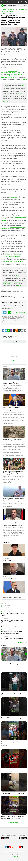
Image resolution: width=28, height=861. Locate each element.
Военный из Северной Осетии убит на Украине (12, 614)
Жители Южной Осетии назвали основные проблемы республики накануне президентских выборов (12, 441)
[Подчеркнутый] (10, 341)
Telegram (17, 275)
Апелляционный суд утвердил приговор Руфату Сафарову (11, 382)
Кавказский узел (12, 71)
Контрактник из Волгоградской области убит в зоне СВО (12, 621)
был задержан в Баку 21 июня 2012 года (11, 72)
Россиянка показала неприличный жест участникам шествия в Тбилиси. (12, 817)
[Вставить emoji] (16, 341)
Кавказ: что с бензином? (9, 9)
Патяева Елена (7, 560)
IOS (23, 268)
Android (20, 268)
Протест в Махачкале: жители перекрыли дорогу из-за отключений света (13, 719)
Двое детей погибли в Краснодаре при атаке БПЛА (12, 639)
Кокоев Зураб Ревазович (10, 578)
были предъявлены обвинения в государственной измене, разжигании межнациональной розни (12, 76)
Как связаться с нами (11, 835)
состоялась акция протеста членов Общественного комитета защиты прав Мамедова (13, 219)
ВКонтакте (17, 282)
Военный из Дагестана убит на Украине (12, 627)
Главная (3, 11)
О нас (2, 835)
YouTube (19, 285)
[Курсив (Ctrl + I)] (7, 341)
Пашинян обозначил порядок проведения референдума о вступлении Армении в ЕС (11, 409)
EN (4, 1)
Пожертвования (23, 835)
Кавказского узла (13, 197)
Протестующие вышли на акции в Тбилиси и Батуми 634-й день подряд (13, 472)
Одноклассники (7, 283)
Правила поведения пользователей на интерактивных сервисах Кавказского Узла (14, 851)
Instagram (11, 282)
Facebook (5, 282)
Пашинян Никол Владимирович (12, 597)
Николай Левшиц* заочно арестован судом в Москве (13, 499)
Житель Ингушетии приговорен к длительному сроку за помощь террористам (13, 608)
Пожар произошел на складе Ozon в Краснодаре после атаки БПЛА (11, 632)
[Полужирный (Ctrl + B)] (4, 341)
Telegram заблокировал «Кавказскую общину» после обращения (11, 771)
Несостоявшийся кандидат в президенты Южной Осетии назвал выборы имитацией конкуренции (13, 523)
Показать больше (14, 822)
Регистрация (14, 356)
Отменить (14, 360)
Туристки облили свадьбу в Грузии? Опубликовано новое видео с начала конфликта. (11, 743)
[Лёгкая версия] (7, 1)
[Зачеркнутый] (13, 341)
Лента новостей (10, 11)
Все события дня (22, 642)
